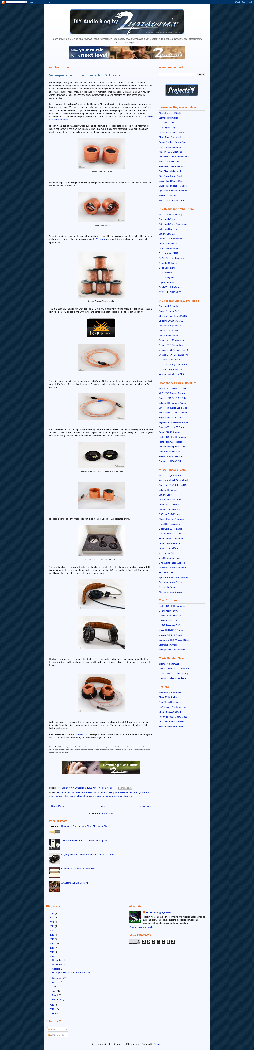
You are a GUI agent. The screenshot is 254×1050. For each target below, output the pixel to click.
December (57, 960)
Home (102, 806)
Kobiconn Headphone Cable (172, 446)
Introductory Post (167, 553)
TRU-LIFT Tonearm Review (172, 721)
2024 (52, 913)
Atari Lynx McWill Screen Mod (173, 480)
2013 (52, 1005)
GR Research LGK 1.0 (170, 533)
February (56, 999)
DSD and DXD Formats (170, 514)
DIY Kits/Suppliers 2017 (170, 509)
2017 (52, 943)
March (55, 995)
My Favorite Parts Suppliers (172, 563)
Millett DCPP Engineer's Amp (173, 364)
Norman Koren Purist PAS (171, 374)
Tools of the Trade (167, 587)
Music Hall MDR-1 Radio (171, 630)
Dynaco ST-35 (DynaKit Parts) (173, 350)
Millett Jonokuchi (167, 268)
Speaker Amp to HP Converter (173, 577)
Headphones (126, 792)
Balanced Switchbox (168, 490)
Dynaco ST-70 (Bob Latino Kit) (173, 355)
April (54, 991)
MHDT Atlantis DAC (168, 610)
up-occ (100, 796)
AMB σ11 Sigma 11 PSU (170, 475)
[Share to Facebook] (127, 788)
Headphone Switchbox (169, 543)
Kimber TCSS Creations (170, 152)
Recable (58, 796)
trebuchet (80, 796)
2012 (52, 1009)
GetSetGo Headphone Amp (172, 258)
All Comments (57, 1035)
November (57, 964)
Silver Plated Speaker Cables (173, 186)
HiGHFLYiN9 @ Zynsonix (158, 912)
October (56, 969)
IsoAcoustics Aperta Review (172, 707)
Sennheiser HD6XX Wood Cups (174, 640)
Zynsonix (100, 239)
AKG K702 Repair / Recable (172, 393)
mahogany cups (141, 792)
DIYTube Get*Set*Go (169, 335)
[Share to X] (124, 788)
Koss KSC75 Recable (169, 451)
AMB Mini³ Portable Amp (170, 214)
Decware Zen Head (168, 243)
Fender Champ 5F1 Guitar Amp (174, 668)
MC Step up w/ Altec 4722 (171, 359)
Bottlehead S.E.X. (167, 234)
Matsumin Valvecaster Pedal (172, 678)
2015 (52, 952)
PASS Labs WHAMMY (170, 292)
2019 (52, 935)
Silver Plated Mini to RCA (171, 181)
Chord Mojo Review (168, 697)
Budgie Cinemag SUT (169, 311)
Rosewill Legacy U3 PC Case (173, 716)
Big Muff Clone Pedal (169, 663)
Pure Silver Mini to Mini (170, 171)
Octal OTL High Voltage (170, 287)
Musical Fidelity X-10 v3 (170, 635)
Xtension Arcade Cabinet (170, 592)
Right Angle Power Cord (170, 176)
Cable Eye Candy (167, 127)
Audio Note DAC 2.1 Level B (172, 485)
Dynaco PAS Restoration (171, 345)
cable (77, 792)
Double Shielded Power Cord (172, 142)
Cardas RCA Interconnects (171, 132)
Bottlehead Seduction (169, 306)
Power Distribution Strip (170, 161)
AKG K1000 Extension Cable (172, 388)
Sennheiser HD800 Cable (171, 461)
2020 (52, 930)
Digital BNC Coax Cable (170, 137)
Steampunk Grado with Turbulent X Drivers (84, 75)
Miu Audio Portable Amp (170, 369)
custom (96, 792)
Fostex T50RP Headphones (172, 606)
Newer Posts (57, 806)
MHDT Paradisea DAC (170, 625)
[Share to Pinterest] (130, 788)
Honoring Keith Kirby (168, 548)
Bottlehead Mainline (168, 229)
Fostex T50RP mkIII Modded (172, 437)
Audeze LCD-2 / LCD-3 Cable (173, 398)
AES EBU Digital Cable (170, 113)
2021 (52, 926)
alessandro (62, 792)
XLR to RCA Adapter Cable (171, 200)
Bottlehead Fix (165, 495)
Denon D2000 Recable (169, 432)
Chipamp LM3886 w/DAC (171, 321)
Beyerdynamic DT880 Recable (173, 422)
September (57, 978)
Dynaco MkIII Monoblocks (171, 340)
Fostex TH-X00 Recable (170, 442)
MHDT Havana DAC (168, 620)
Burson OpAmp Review (170, 692)
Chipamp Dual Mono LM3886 (173, 316)
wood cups (117, 796)
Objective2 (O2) (166, 282)
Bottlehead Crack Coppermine (173, 224)
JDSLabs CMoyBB (168, 263)
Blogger (157, 1044)
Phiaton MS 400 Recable (170, 456)
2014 (52, 956)
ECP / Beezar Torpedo (169, 248)
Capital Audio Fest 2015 (170, 499)
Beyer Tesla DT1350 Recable (173, 412)
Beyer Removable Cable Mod (173, 408)
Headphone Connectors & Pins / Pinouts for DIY (84, 826)
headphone (113, 792)
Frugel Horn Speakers (169, 524)
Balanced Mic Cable (168, 118)
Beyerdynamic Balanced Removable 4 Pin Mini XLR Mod (88, 854)
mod (51, 796)
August (56, 982)
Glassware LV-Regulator (170, 529)
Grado (104, 792)
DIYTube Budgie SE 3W (170, 325)
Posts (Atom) (108, 813)
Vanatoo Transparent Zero (171, 726)
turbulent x (91, 796)
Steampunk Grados (168, 644)
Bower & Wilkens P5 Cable (171, 427)
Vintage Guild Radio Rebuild (172, 649)
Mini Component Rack (169, 558)
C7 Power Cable (166, 122)
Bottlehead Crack (167, 219)
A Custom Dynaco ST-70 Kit (74, 882)
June (54, 986)
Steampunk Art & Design (170, 582)
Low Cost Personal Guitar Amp (173, 673)
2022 (52, 922)
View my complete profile (141, 927)
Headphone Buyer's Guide (171, 538)
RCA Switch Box (167, 572)
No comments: (106, 788)
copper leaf (86, 792)
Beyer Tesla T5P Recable (171, 417)
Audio (71, 792)
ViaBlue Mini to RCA (168, 195)
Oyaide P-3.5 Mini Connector (172, 567)
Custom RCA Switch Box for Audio (78, 868)
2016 (52, 948)
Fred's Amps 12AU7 (168, 253)
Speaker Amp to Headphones (173, 190)
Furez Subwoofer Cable (170, 147)
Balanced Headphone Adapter (173, 403)
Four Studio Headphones (170, 702)
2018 (52, 939)
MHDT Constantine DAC (170, 615)
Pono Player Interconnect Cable (174, 156)
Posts (53, 1029)
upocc (108, 796)
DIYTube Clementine (168, 330)
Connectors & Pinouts (169, 504)
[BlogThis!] (122, 788)
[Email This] (119, 788)
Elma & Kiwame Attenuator (171, 519)
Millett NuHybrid (166, 277)
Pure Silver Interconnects (171, 166)
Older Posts (145, 806)
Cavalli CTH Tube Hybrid (170, 238)
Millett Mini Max (166, 272)
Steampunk (69, 796)
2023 (52, 917)
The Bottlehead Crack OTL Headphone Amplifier (84, 840)
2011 (52, 1013)
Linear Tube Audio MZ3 (170, 712)
